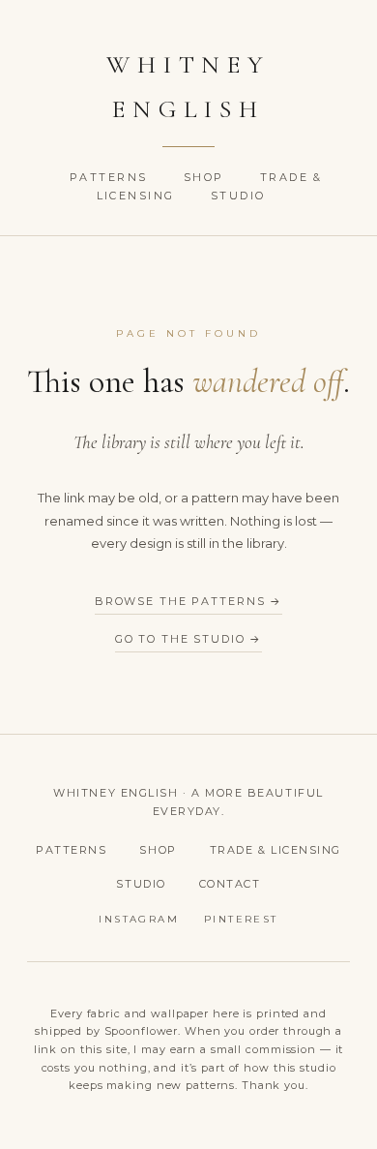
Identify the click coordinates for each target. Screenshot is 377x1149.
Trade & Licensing (275, 850)
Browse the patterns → (188, 601)
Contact (230, 884)
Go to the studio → (189, 639)
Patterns (111, 177)
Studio (238, 195)
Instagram (139, 919)
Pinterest (241, 919)
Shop (206, 177)
